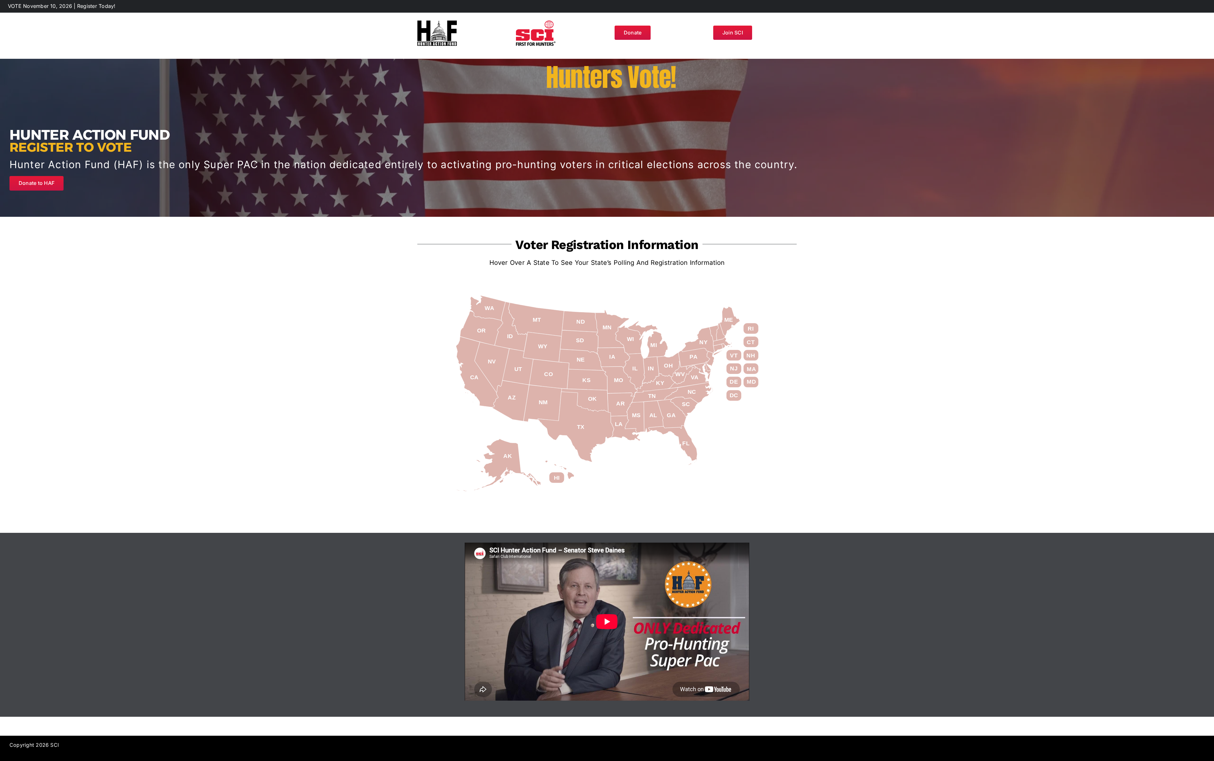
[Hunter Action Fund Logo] (437, 23)
